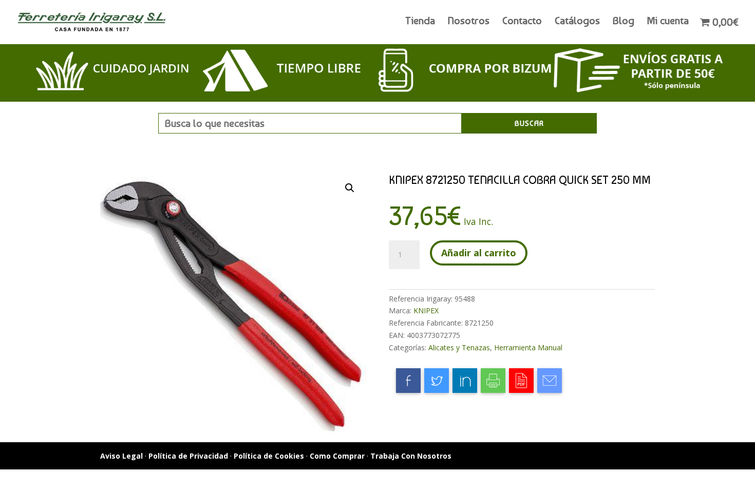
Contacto (522, 22)
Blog (623, 22)
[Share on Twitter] (436, 380)
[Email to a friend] (549, 380)
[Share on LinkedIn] (464, 380)
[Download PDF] (521, 380)
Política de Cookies (269, 456)
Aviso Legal (121, 456)
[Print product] (493, 380)
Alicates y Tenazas (459, 347)
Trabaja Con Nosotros (410, 456)
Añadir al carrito (478, 253)
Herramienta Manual (528, 347)
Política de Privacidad (188, 456)
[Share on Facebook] (408, 380)
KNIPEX (426, 310)
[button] (350, 188)
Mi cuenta (668, 22)
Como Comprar (337, 456)
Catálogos (577, 22)
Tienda (420, 22)
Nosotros (468, 22)
